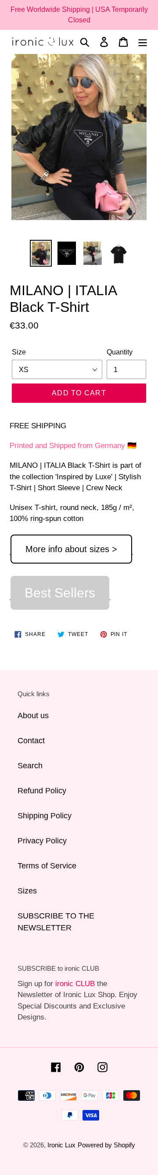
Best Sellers (60, 593)
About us (33, 715)
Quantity (120, 352)
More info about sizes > (71, 549)
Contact (31, 740)
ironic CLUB (75, 984)
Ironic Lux (61, 1145)
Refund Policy (42, 790)
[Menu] (142, 42)
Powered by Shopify (106, 1145)
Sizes (27, 890)
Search (30, 765)
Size (19, 352)
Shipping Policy (45, 815)
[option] (41, 253)
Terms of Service (47, 865)
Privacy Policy (42, 840)
